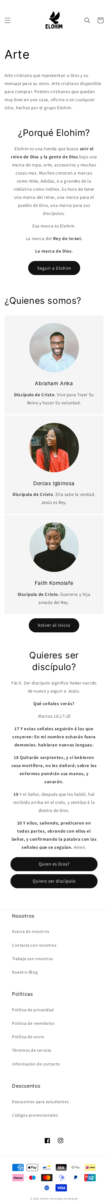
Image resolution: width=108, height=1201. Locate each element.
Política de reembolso (33, 1023)
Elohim (44, 1198)
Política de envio (28, 1036)
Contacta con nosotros (34, 945)
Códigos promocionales (35, 1115)
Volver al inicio (54, 625)
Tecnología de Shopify (64, 1198)
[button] (7, 20)
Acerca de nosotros (31, 931)
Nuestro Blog (25, 972)
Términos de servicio (32, 1050)
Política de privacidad (33, 1009)
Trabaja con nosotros (32, 958)
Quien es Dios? (54, 864)
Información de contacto (36, 1064)
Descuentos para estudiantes (40, 1101)
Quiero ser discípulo (54, 881)
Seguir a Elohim (54, 268)
